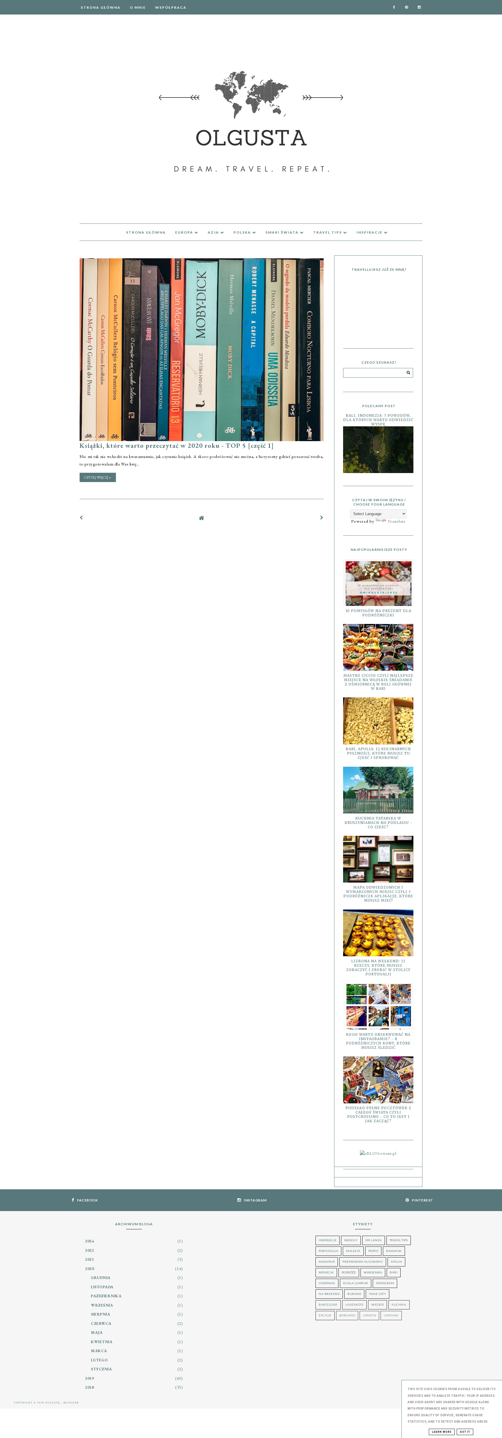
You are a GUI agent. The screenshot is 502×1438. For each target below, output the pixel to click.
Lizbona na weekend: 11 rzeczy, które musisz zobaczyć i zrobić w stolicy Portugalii (378, 967)
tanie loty (377, 1294)
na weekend (329, 1294)
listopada (102, 1286)
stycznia (101, 1369)
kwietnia (101, 1341)
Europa (184, 232)
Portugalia (328, 1251)
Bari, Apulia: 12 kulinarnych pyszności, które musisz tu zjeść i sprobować (378, 753)
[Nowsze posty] (81, 517)
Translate (396, 521)
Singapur (327, 1261)
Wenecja (326, 1272)
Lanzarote (354, 1304)
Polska (243, 232)
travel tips (328, 232)
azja (214, 232)
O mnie (138, 7)
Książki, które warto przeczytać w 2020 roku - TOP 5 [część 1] (177, 445)
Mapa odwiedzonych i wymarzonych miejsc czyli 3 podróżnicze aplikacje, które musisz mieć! (378, 894)
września (102, 1305)
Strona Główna (101, 7)
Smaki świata (283, 232)
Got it (465, 1431)
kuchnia (399, 1304)
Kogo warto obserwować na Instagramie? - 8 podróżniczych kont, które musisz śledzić (378, 1041)
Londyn (369, 1315)
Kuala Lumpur (355, 1283)
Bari (393, 1272)
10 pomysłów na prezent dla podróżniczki (378, 613)
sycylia (325, 1315)
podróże (349, 1272)
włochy (351, 1240)
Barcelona (328, 1304)
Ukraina (391, 1315)
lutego (99, 1360)
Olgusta (53, 1402)
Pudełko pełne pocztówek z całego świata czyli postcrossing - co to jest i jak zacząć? (378, 1114)
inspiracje (370, 232)
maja (97, 1332)
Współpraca (171, 7)
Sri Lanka (373, 1240)
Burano (354, 1294)
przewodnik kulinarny (363, 1261)
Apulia (396, 1261)
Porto (373, 1251)
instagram (385, 1283)
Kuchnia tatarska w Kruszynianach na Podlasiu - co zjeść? (378, 822)
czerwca (101, 1323)
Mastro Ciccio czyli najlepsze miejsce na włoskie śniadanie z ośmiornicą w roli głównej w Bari (378, 682)
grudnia (101, 1277)
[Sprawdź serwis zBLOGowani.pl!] (378, 1153)
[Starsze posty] (322, 517)
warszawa (373, 1272)
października (106, 1295)
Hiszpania (327, 1283)
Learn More (441, 1431)
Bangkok (394, 1251)
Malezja (353, 1251)
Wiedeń (377, 1304)
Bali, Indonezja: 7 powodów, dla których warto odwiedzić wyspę (378, 419)
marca (99, 1350)
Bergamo (347, 1315)
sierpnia (100, 1314)
